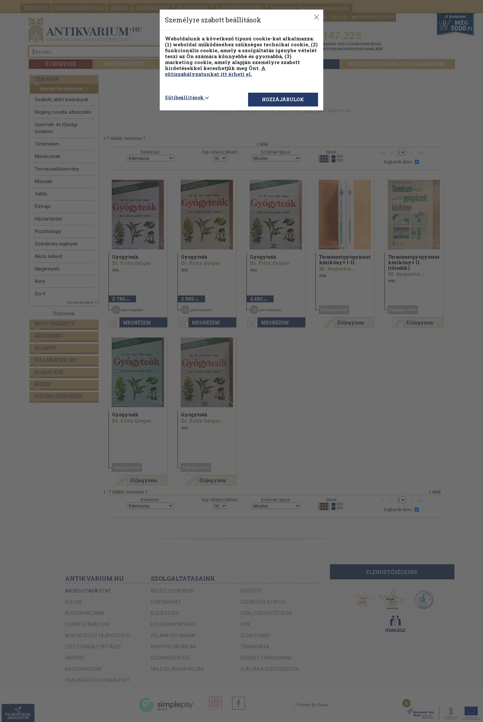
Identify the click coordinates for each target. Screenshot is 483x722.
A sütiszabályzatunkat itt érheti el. (215, 71)
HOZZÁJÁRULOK (283, 99)
